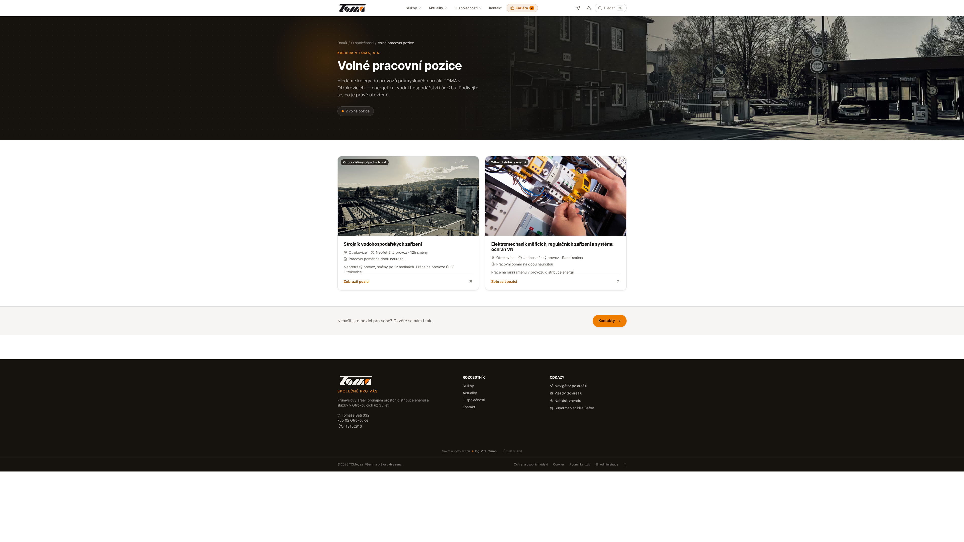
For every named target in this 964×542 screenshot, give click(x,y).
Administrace (609, 464)
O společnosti (466, 8)
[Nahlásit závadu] (589, 8)
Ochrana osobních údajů (531, 464)
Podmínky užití (580, 464)
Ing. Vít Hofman (486, 451)
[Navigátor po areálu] (578, 8)
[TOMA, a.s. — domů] (352, 8)
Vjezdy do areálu (568, 393)
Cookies (559, 464)
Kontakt (495, 8)
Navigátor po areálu (571, 386)
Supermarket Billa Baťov (574, 408)
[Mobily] (625, 464)
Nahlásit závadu (568, 400)
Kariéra (524, 8)
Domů (342, 43)
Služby (411, 8)
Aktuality (436, 8)
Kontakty (606, 320)
